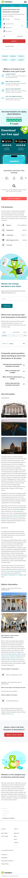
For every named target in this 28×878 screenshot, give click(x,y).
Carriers (21, 56)
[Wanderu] (7, 2)
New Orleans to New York (16, 654)
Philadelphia (4, 575)
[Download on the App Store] (6, 141)
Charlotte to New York (16, 657)
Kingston (19, 571)
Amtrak (4, 335)
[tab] (7, 20)
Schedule (5, 56)
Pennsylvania (6, 813)
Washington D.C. (13, 575)
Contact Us (4, 854)
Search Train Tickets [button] (14, 734)
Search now (10, 714)
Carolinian (14, 517)
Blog (15, 836)
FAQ (5, 60)
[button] (25, 2)
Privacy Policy (5, 864)
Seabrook (20, 575)
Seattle (12, 571)
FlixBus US (9, 659)
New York (6, 571)
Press (15, 839)
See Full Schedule (14, 198)
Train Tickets (4, 808)
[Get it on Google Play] (20, 141)
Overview (13, 56)
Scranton (5, 815)
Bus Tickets (4, 833)
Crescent (20, 517)
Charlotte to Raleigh (15, 656)
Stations (21, 60)
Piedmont (3, 518)
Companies (4, 857)
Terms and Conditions (7, 860)
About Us (16, 833)
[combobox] (14, 24)
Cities (13, 60)
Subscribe (6, 306)
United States (6, 811)
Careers (16, 842)
